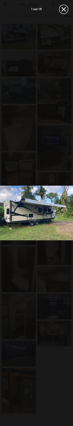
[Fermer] (63, 9)
